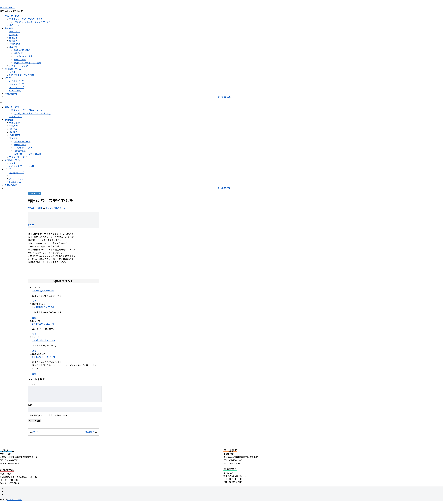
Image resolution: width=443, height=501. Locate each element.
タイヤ (48, 208)
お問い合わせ (11, 93)
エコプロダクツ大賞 (23, 56)
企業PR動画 (14, 43)
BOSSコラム (15, 90)
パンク (35, 432)
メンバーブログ (16, 87)
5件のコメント (61, 208)
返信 (34, 300)
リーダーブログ (16, 84)
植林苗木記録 (20, 59)
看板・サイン (15, 25)
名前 (30, 404)
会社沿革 (13, 37)
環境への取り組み (22, 50)
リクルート (14, 71)
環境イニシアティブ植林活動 (27, 62)
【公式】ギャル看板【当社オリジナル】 (32, 22)
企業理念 (13, 34)
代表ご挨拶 (14, 31)
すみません (90, 432)
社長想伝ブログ (16, 81)
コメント (32, 384)
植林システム (20, 53)
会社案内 (13, 40)
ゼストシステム (7, 7)
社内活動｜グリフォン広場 (21, 75)
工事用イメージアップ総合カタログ (25, 19)
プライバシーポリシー (19, 65)
